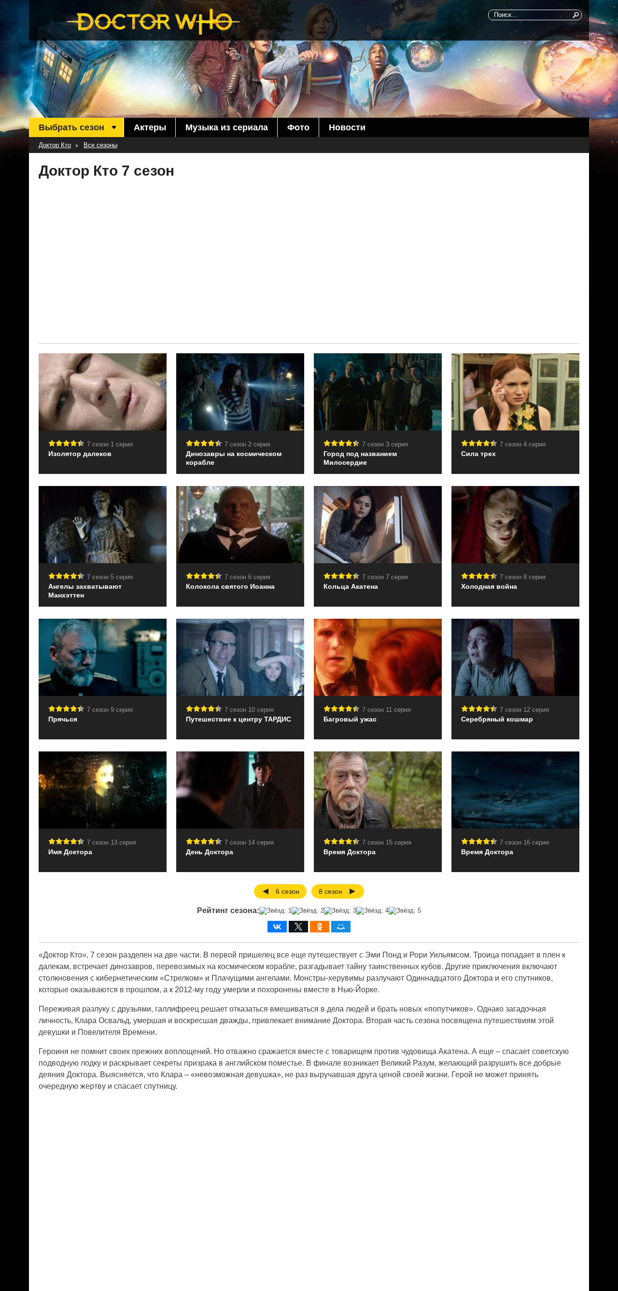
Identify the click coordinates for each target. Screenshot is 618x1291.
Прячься (62, 719)
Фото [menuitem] (298, 127)
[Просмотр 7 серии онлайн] (378, 524)
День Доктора (209, 852)
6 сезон (287, 891)
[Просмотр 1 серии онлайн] (103, 391)
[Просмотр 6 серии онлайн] (240, 524)
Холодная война (489, 586)
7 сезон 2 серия (247, 444)
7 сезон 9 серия (110, 709)
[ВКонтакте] (277, 926)
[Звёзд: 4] (372, 911)
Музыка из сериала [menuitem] (226, 127)
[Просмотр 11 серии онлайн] (378, 657)
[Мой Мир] (341, 926)
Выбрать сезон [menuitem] (71, 127)
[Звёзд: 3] (340, 911)
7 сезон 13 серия (111, 842)
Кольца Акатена (350, 586)
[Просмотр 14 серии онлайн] (240, 790)
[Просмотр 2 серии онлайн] (240, 391)
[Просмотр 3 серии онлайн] (378, 391)
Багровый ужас (350, 719)
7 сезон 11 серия (386, 709)
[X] (298, 926)
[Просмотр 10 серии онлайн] (240, 657)
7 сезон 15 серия (386, 842)
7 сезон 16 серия (524, 842)
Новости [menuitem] (347, 127)
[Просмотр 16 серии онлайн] (515, 790)
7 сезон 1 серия (110, 444)
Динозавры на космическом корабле (233, 458)
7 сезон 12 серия (524, 709)
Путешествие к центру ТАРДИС (238, 719)
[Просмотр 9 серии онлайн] (103, 657)
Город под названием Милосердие (360, 458)
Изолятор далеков (80, 454)
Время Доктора (349, 852)
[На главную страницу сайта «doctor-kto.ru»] (153, 22)
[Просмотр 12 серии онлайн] (515, 657)
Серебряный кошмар (497, 719)
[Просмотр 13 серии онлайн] (103, 790)
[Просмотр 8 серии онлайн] (515, 524)
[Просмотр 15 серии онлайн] (378, 790)
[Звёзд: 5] (405, 911)
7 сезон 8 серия (523, 577)
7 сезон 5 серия (110, 577)
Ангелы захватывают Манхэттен (85, 591)
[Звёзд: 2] (308, 911)
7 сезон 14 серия (249, 842)
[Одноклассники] (319, 926)
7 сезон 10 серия (249, 709)
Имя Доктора (70, 852)
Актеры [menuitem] (150, 127)
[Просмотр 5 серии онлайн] (103, 524)
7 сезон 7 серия (385, 577)
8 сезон (330, 891)
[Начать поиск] (576, 15)
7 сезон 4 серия (523, 444)
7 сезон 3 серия (385, 444)
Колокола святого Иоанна (230, 586)
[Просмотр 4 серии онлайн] (515, 391)
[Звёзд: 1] (275, 911)
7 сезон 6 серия (247, 577)
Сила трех (478, 454)
